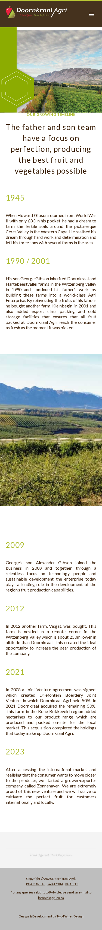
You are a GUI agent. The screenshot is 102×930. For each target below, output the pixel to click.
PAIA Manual (35, 884)
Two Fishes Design (70, 916)
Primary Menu (91, 14)
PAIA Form (55, 884)
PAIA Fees (71, 884)
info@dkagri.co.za (51, 898)
